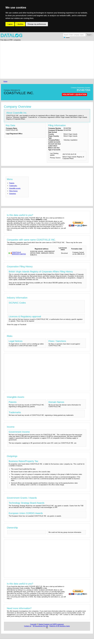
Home (5, 81)
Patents (11, 183)
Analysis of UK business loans (59, 626)
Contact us (27, 626)
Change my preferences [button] (37, 24)
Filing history (13, 191)
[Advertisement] (47, 60)
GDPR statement (58, 624)
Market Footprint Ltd (45, 624)
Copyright (33, 624)
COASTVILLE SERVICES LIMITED (19, 253)
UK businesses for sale (40, 626)
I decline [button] (20, 24)
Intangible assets (15, 188)
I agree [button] (10, 24)
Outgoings (12, 193)
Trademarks (13, 186)
